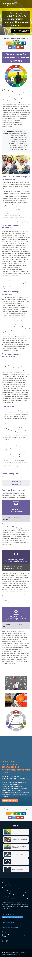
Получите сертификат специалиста (13, 920)
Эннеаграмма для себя (8, 922)
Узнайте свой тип (8, 801)
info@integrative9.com (10, 941)
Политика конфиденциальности (11, 954)
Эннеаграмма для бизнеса (10, 927)
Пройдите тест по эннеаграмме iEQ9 (12, 917)
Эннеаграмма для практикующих (12, 925)
